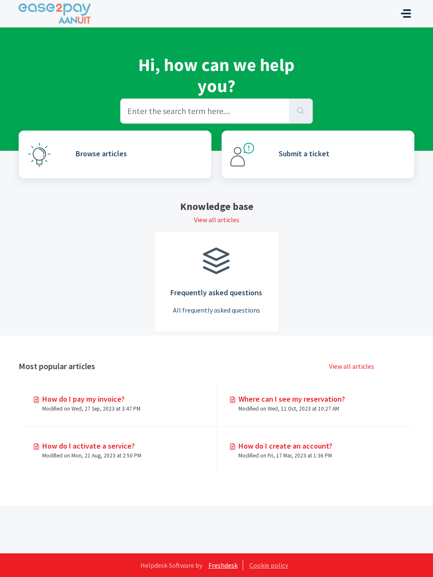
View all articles (216, 219)
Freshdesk (223, 565)
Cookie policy (268, 565)
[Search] (301, 111)
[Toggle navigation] (405, 13)
